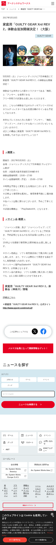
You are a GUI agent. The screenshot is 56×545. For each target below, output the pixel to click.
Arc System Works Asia (40, 470)
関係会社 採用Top (41, 465)
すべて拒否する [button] (41, 540)
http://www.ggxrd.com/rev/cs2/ (17, 308)
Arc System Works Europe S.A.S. (13, 476)
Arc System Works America (13, 470)
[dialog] (28, 528)
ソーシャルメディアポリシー (38, 491)
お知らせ (10, 379)
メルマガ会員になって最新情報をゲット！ (28, 348)
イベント (46, 379)
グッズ (10, 385)
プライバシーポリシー (15, 490)
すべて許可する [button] (15, 540)
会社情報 (14, 465)
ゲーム (28, 379)
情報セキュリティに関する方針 (26, 490)
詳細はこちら (9, 297)
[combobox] (52, 514)
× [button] (53, 516)
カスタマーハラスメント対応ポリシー (50, 491)
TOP (3, 9)
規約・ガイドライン (6, 490)
